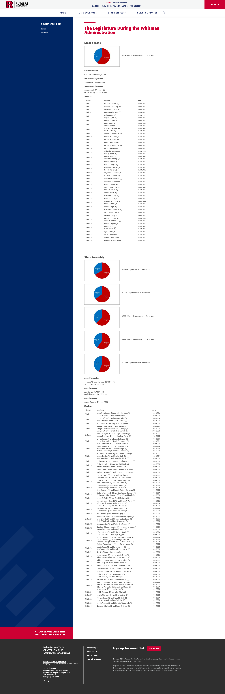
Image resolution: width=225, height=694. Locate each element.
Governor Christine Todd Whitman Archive (50, 633)
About (64, 12)
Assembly (44, 32)
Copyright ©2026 (118, 659)
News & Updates (147, 12)
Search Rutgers (94, 659)
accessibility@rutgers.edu (123, 670)
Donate (214, 4)
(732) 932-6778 (53, 677)
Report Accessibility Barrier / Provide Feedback (158, 670)
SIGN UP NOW (153, 648)
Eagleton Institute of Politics (54, 662)
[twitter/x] (48, 681)
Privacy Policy (93, 655)
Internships (92, 648)
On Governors (88, 12)
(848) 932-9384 (52, 675)
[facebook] (44, 681)
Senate (44, 29)
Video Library (117, 12)
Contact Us (92, 651)
